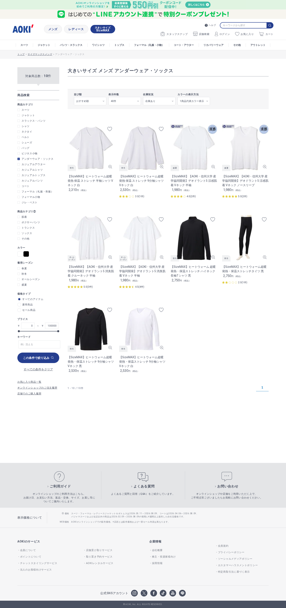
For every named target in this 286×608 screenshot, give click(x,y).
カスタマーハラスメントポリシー (238, 565)
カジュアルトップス (33, 175)
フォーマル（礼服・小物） (149, 45)
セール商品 (29, 310)
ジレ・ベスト (29, 202)
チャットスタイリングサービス (38, 563)
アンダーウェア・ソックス (37, 158)
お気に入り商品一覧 (29, 381)
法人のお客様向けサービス (36, 569)
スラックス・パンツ (33, 120)
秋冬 (24, 273)
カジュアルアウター (33, 164)
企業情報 (155, 541)
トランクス (28, 227)
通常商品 (27, 304)
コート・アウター (184, 45)
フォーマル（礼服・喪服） (37, 191)
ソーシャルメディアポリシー (235, 558)
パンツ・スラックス (71, 45)
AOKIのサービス (28, 541)
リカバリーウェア (214, 45)
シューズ (27, 142)
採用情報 (157, 563)
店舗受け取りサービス (99, 550)
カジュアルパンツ (32, 180)
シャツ (26, 126)
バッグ (26, 148)
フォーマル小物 (31, 197)
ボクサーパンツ (31, 222)
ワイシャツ (98, 45)
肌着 (24, 216)
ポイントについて (30, 556)
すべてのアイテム (33, 299)
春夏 (24, 268)
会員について (28, 550)
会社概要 (157, 550)
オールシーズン (31, 279)
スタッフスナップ (177, 34)
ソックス (27, 233)
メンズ (53, 29)
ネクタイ (27, 131)
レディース (76, 29)
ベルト (26, 137)
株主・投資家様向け (164, 556)
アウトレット (257, 45)
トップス (119, 45)
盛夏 (24, 284)
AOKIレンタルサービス (99, 563)
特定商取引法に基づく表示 (234, 571)
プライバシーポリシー (231, 552)
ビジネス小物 (29, 153)
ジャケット (44, 45)
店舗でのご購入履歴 (29, 393)
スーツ (24, 45)
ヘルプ (212, 25)
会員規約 (223, 545)
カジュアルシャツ (32, 169)
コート (26, 186)
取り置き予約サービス (99, 556)
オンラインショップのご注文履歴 (37, 387)
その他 (237, 45)
